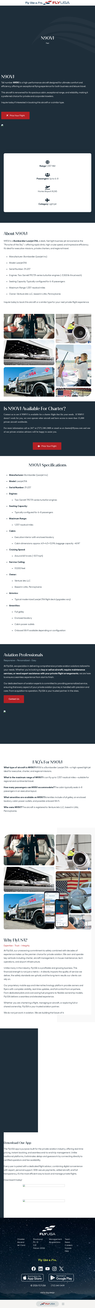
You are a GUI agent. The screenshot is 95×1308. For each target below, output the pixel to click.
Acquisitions (54, 1242)
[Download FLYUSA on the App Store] (32, 1277)
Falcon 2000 (39, 1248)
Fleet (47, 43)
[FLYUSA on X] (61, 1268)
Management (55, 1239)
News (67, 1242)
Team (67, 1239)
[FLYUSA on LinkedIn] (40, 1268)
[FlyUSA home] (47, 1304)
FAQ (67, 1251)
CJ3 (34, 1245)
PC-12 (35, 1242)
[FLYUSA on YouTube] (47, 1268)
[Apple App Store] (44, 1190)
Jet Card (21, 1245)
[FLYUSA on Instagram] (54, 1268)
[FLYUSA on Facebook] (33, 1268)
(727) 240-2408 (57, 1285)
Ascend (20, 1242)
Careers (68, 1245)
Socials (68, 1248)
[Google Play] (44, 1205)
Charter (21, 1239)
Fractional (38, 1239)
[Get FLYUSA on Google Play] (61, 1277)
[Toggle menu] (63, 1304)
